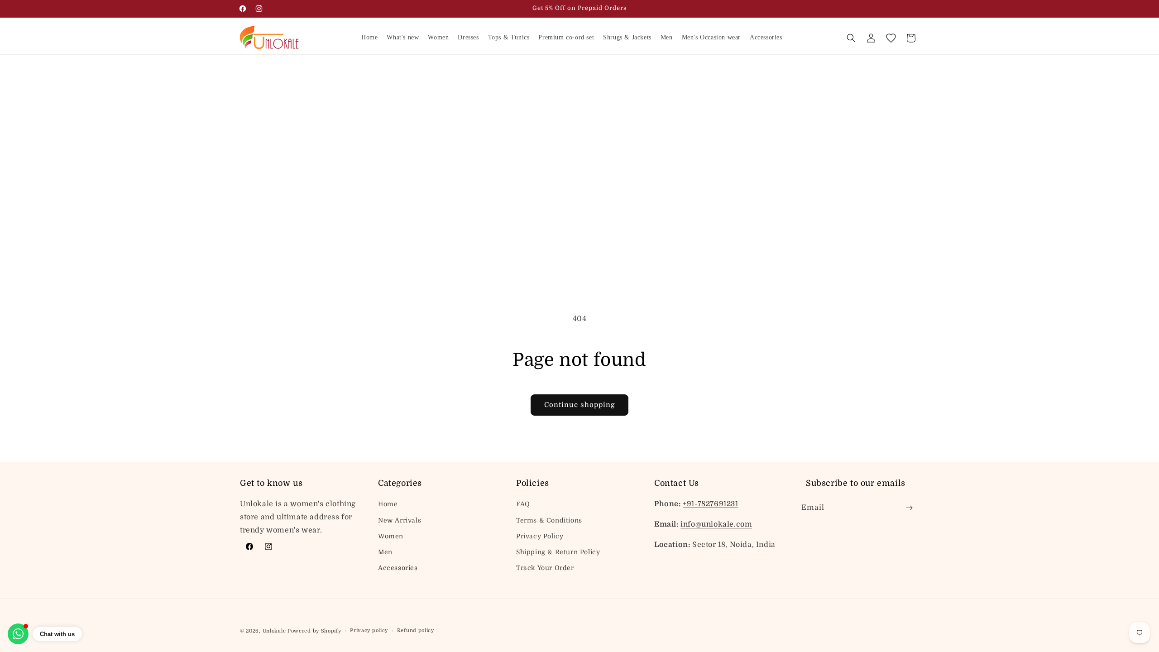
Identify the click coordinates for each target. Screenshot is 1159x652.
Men (385, 552)
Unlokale (274, 631)
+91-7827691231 (710, 504)
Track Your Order (545, 567)
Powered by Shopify (314, 631)
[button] (851, 38)
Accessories (398, 567)
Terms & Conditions (549, 520)
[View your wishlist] (891, 38)
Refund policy (415, 630)
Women (390, 536)
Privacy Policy (539, 536)
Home (388, 504)
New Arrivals (399, 520)
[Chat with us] (18, 634)
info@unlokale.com (716, 524)
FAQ (523, 504)
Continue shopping (579, 405)
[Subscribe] (909, 508)
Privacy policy (369, 630)
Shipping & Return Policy (558, 552)
